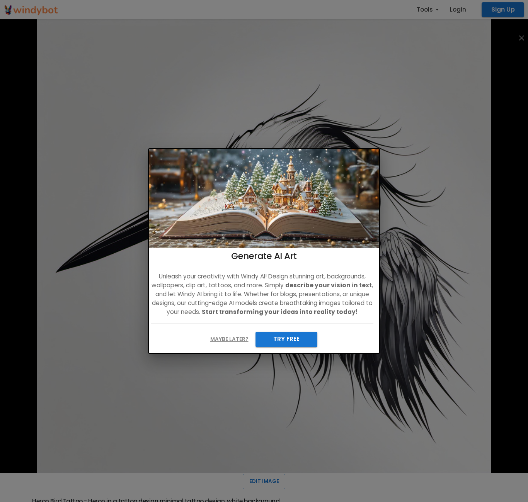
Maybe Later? (229, 339)
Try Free (286, 339)
